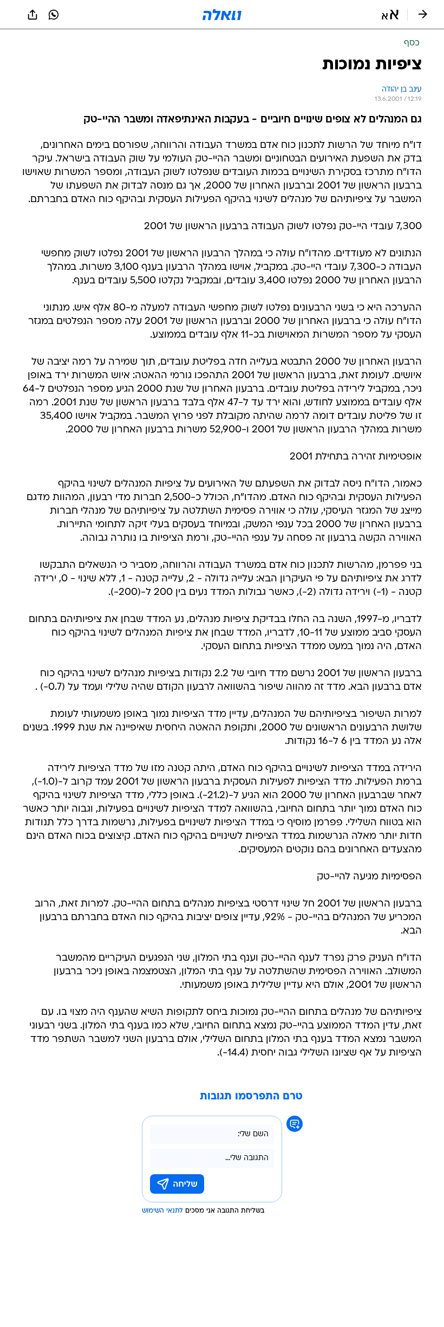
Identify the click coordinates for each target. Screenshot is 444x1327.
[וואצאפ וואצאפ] (53, 14)
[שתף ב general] (32, 15)
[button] (390, 15)
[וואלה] (222, 14)
